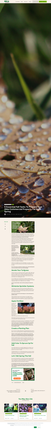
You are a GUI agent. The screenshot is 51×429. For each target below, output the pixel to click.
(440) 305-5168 (35, 1)
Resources (25, 1)
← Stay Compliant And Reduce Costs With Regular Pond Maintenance (13, 391)
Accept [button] (35, 427)
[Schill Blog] (25, 390)
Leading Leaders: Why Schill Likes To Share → (38, 391)
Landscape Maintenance (7, 204)
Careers (30, 1)
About (22, 1)
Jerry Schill (8, 214)
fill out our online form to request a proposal (21, 365)
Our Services (18, 1)
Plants (13, 204)
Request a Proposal (43, 1)
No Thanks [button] (39, 427)
